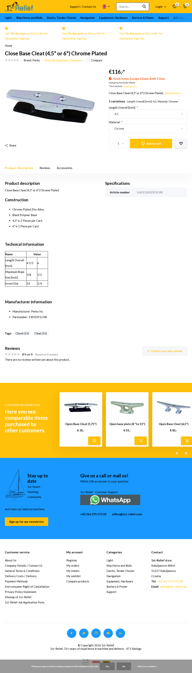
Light (8, 17)
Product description (19, 168)
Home (8, 45)
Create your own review (166, 351)
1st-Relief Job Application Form (24, 602)
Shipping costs (130, 86)
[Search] (144, 6)
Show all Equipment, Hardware (63, 60)
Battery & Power (143, 17)
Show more (172, 93)
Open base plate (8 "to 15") (127, 424)
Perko (36, 60)
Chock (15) (22, 333)
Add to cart (153, 143)
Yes (107, 666)
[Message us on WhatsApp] (110, 499)
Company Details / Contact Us (23, 565)
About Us (10, 560)
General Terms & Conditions (22, 570)
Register (71, 560)
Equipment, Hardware (113, 17)
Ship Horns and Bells (29, 17)
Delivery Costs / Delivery (21, 576)
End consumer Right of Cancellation (27, 586)
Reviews (45, 168)
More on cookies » (147, 666)
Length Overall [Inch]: (123, 107)
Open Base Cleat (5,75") (81, 424)
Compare (96, 60)
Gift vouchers (182, 17)
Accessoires (64, 168)
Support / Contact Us (83, 6)
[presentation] (177, 453)
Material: (115, 122)
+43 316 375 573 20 (93, 514)
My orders (72, 565)
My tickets (73, 570)
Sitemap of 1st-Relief (18, 597)
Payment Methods (16, 581)
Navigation (87, 17)
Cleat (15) (40, 333)
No (123, 666)
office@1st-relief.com (127, 514)
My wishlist (73, 576)
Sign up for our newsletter (26, 521)
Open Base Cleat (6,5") (173, 424)
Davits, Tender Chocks (61, 17)
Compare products (77, 581)
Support (163, 17)
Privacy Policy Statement (20, 591)
